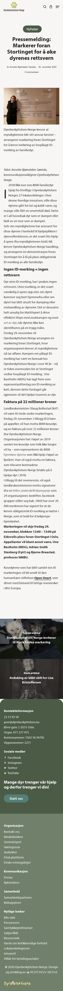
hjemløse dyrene (15, 454)
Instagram (15, 763)
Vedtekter (10, 852)
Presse (8, 877)
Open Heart (42, 578)
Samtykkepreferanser (18, 928)
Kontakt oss (12, 832)
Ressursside (12, 938)
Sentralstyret (12, 842)
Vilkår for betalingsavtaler (21, 959)
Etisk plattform (14, 857)
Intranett (10, 953)
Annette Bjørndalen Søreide (23, 67)
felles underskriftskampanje (31, 490)
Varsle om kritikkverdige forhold (25, 943)
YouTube (13, 773)
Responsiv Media (44, 972)
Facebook (14, 757)
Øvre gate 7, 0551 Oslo (19, 727)
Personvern (11, 923)
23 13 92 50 (11, 717)
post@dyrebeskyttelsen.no (21, 722)
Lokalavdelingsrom (17, 948)
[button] (57, 6)
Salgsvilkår (11, 933)
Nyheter (32, 29)
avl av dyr (10, 323)
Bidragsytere (12, 903)
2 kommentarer (32, 72)
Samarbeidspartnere (18, 897)
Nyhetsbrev (11, 882)
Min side (9, 917)
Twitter (12, 768)
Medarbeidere (13, 837)
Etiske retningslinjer (17, 862)
